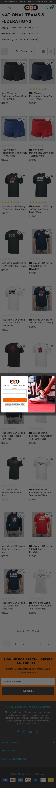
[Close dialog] (53, 377)
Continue (15, 400)
